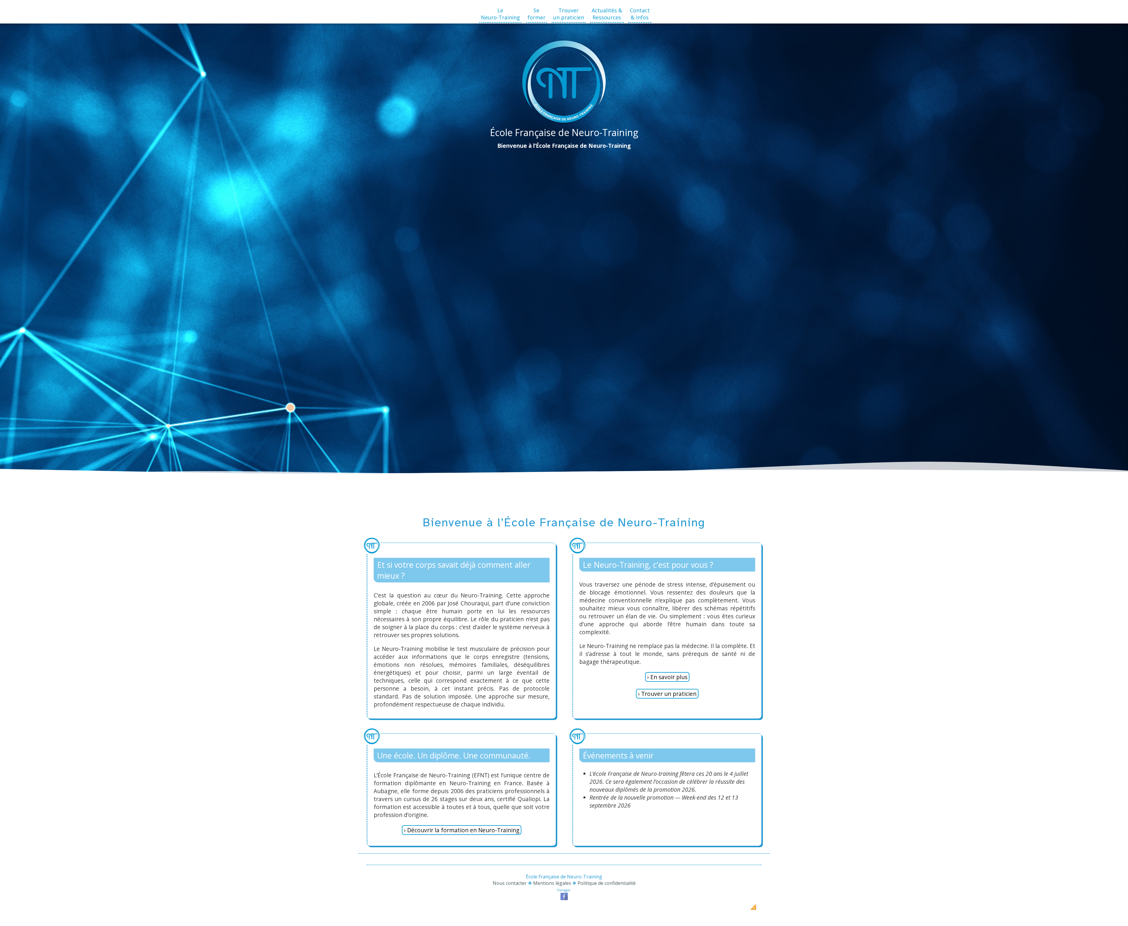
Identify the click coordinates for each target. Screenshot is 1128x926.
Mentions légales (552, 883)
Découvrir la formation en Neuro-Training (463, 830)
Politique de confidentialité (607, 883)
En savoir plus (668, 677)
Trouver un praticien (568, 14)
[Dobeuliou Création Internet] (753, 908)
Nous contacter (510, 883)
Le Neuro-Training (500, 14)
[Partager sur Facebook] (564, 899)
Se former (536, 14)
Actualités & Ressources (607, 14)
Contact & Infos (640, 14)
